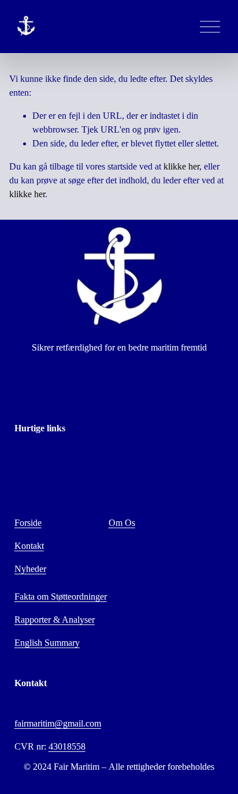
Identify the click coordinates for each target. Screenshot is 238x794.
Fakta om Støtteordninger (60, 596)
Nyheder (30, 569)
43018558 (67, 746)
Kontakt (29, 546)
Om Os (122, 523)
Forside (28, 523)
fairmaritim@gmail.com (57, 723)
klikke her (181, 166)
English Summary (47, 643)
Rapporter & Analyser (54, 619)
